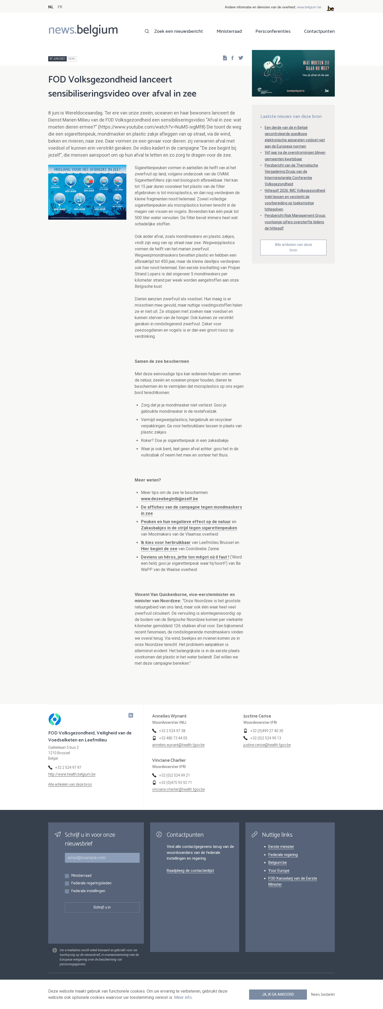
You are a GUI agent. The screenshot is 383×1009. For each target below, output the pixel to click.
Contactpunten (319, 31)
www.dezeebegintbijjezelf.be (169, 498)
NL (50, 7)
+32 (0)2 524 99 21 (174, 775)
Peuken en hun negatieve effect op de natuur (186, 521)
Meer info (183, 997)
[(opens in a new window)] (231, 57)
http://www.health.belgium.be (71, 774)
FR (60, 7)
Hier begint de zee (159, 548)
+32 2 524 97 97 (68, 767)
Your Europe (278, 870)
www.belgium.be (309, 7)
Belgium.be (277, 862)
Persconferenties (273, 31)
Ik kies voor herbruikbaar (166, 542)
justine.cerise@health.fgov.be (267, 745)
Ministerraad (229, 31)
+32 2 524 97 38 (172, 731)
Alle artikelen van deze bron (293, 247)
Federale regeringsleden (91, 883)
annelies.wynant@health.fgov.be (178, 745)
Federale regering (283, 854)
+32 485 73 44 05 (173, 738)
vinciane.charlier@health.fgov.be (178, 789)
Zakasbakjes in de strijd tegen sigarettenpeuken (189, 527)
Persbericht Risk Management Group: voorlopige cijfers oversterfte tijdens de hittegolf (295, 221)
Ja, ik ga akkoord (278, 994)
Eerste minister (281, 846)
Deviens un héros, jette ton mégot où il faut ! (185, 557)
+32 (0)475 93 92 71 (175, 782)
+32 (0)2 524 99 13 (265, 738)
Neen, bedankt (323, 994)
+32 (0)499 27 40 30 (266, 731)
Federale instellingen (88, 891)
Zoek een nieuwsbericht (178, 31)
